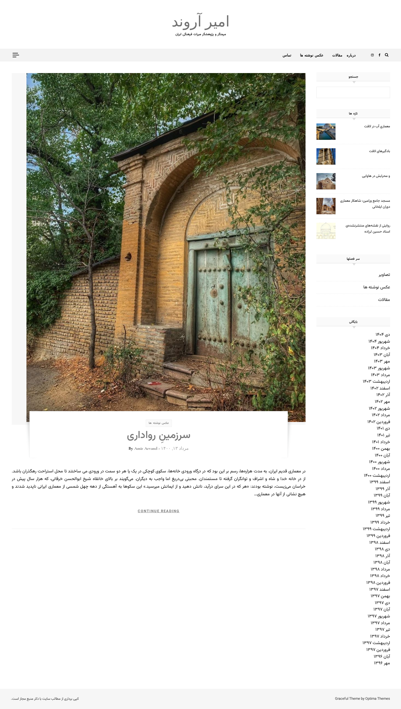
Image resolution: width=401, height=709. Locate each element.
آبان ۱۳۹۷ (381, 609)
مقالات (337, 55)
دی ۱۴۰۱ (383, 428)
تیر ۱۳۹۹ (383, 515)
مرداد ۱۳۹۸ (380, 569)
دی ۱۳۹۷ (382, 603)
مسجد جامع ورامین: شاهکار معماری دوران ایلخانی (365, 204)
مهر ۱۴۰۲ (382, 402)
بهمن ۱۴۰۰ (381, 448)
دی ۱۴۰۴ (383, 334)
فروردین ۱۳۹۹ (378, 536)
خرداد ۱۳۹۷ (380, 636)
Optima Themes (377, 699)
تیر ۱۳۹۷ (382, 629)
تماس (287, 55)
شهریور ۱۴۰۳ (379, 368)
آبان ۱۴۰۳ (382, 355)
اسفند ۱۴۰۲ (380, 388)
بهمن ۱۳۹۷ (380, 596)
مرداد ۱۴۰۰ (381, 469)
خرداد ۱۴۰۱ (381, 442)
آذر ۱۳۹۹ (383, 489)
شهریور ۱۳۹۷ (379, 616)
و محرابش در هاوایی (376, 176)
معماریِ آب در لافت (377, 126)
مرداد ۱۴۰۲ (381, 415)
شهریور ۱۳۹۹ (379, 502)
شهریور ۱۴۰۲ (379, 408)
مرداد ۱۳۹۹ (380, 509)
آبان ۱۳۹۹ (382, 495)
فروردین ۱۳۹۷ (378, 650)
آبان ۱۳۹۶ (382, 656)
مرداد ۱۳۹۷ (380, 623)
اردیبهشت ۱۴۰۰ (377, 475)
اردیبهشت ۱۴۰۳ (376, 381)
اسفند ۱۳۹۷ (379, 589)
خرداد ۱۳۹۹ (380, 522)
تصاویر (384, 274)
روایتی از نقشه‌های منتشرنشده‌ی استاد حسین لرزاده (368, 228)
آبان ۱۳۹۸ (381, 562)
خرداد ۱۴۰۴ (380, 348)
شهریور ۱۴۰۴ (379, 341)
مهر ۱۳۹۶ (382, 663)
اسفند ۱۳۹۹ (380, 482)
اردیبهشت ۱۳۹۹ (376, 529)
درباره (351, 55)
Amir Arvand (145, 448)
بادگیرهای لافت (379, 151)
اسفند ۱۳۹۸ (379, 542)
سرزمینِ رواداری (158, 435)
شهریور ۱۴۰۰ (379, 462)
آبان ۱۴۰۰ (382, 455)
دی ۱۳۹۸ (382, 549)
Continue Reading (158, 511)
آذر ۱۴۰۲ (383, 395)
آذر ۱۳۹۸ (382, 556)
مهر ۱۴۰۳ (382, 361)
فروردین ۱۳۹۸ (378, 583)
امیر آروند (201, 22)
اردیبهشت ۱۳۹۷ (376, 643)
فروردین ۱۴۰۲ (378, 422)
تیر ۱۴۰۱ (383, 435)
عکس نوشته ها (312, 55)
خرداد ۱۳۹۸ (380, 576)
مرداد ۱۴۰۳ (380, 375)
